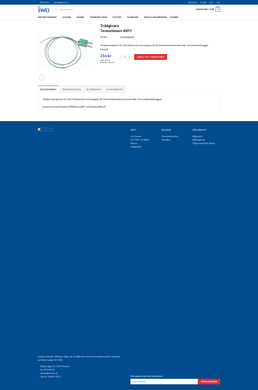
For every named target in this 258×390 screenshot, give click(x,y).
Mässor (134, 143)
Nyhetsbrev (192, 2)
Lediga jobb (135, 146)
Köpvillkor (166, 139)
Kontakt (203, 2)
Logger (67, 17)
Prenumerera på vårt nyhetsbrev (146, 376)
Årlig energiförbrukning (203, 143)
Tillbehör (132, 17)
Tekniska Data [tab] (71, 89)
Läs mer (104, 49)
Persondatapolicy (169, 136)
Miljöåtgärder (198, 139)
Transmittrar (98, 17)
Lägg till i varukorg (150, 57)
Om (211, 2)
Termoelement (127, 36)
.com (218, 2)
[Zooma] (41, 77)
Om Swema (135, 136)
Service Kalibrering (155, 17)
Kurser (174, 17)
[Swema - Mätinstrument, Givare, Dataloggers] (43, 9)
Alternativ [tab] (93, 89)
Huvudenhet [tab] (114, 89)
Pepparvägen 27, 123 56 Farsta (54, 366)
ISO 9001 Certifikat (139, 139)
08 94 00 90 (44, 2)
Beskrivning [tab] (48, 89)
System (117, 17)
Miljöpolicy (197, 136)
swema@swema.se (61, 2)
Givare (80, 17)
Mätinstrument (47, 17)
